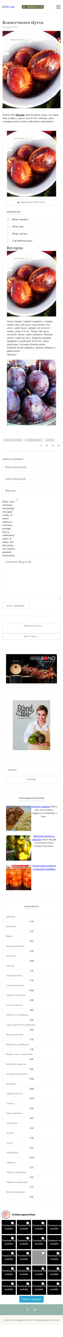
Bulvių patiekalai (15, 946)
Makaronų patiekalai (17, 1044)
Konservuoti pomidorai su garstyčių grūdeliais (44, 867)
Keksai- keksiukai (15, 995)
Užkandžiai (12, 1152)
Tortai (9, 1142)
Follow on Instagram (31, 1299)
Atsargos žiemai (13, 440)
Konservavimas (33, 440)
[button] (9, 1227)
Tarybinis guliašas (40, 806)
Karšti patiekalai (15, 985)
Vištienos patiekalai (17, 1182)
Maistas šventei (14, 1034)
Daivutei (20, 115)
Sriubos (10, 1132)
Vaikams (10, 1162)
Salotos (10, 1103)
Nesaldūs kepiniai (16, 1064)
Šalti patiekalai (14, 1113)
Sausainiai (12, 1123)
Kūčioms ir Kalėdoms (17, 1014)
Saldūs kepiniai (14, 1093)
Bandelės (11, 926)
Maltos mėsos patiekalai (19, 1054)
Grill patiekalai (14, 975)
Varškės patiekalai (16, 1172)
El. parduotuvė (33, 6)
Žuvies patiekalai (15, 1191)
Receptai (11, 1083)
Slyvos (49, 440)
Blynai (9, 936)
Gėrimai (10, 965)
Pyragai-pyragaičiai (16, 1073)
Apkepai (10, 916)
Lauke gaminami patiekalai (20, 1024)
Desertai (10, 955)
